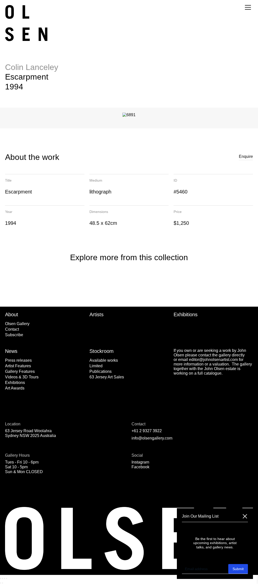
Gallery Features (20, 371)
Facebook (140, 467)
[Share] (4, 578)
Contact (12, 329)
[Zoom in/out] (0, 578)
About (11, 314)
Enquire (246, 156)
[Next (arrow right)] (2, 582)
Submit (238, 569)
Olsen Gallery (17, 324)
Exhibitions (186, 314)
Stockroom (101, 351)
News (11, 351)
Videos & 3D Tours (22, 377)
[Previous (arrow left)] (0, 582)
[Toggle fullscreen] (2, 578)
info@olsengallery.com (152, 438)
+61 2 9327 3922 (147, 431)
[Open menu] (248, 7)
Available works (103, 360)
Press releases (18, 360)
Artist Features (18, 366)
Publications (100, 371)
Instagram (140, 462)
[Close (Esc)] (6, 578)
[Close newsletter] (245, 516)
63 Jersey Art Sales (106, 377)
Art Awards (14, 388)
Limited (96, 366)
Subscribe (14, 335)
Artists (96, 314)
